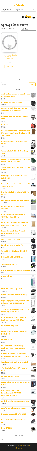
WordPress (21, 445)
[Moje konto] (23, 17)
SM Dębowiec (18, 5)
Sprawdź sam (9, 66)
